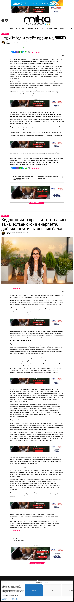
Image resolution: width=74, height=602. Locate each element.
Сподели (35, 52)
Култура (24, 28)
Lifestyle (42, 28)
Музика (11, 28)
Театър (56, 28)
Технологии (49, 28)
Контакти (62, 28)
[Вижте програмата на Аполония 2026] (37, 6)
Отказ (52, 590)
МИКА (8, 43)
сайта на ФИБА (37, 158)
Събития (18, 28)
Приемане (33, 590)
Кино (36, 28)
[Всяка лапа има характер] (37, 12)
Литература (30, 28)
